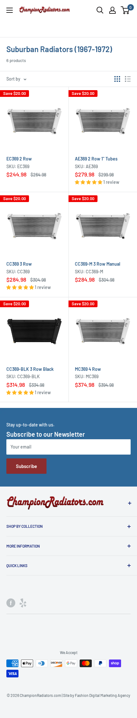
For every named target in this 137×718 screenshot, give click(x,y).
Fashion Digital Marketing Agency (102, 695)
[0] (125, 10)
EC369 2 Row (19, 158)
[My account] (112, 10)
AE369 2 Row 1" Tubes (96, 158)
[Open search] (100, 10)
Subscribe (26, 466)
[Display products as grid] (117, 79)
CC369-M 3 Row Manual (97, 264)
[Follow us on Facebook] (10, 602)
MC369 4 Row (88, 369)
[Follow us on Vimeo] (22, 602)
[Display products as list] (128, 79)
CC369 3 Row (19, 264)
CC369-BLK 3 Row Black (30, 369)
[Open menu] (9, 10)
